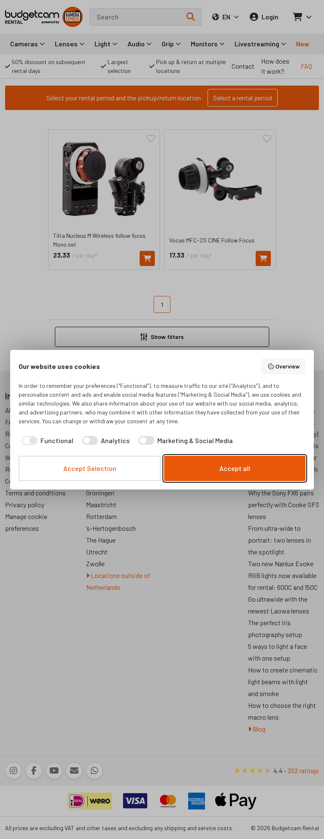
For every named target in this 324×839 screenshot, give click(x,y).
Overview (287, 366)
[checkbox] (46, 441)
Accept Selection (89, 468)
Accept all (234, 468)
